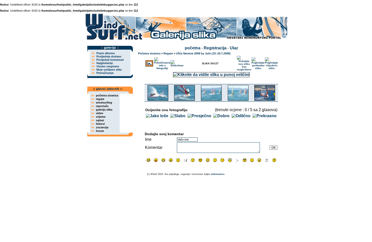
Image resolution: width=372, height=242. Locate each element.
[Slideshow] (177, 62)
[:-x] (237, 160)
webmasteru (217, 174)
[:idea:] (259, 160)
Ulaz (234, 48)
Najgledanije (104, 63)
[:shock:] (230, 160)
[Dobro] (221, 116)
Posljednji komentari (110, 59)
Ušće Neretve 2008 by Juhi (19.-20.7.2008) (203, 53)
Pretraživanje (105, 72)
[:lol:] (148, 160)
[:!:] (267, 160)
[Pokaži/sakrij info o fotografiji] (162, 62)
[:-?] (215, 160)
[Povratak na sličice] (149, 62)
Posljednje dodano (108, 56)
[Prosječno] (199, 116)
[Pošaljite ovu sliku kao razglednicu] (244, 62)
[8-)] (200, 160)
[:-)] (171, 160)
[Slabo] (177, 116)
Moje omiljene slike (109, 69)
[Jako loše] (157, 116)
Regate (168, 53)
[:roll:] (244, 160)
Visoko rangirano (107, 66)
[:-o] (208, 160)
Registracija (215, 48)
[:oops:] (222, 160)
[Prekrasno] (265, 116)
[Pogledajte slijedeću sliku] (271, 62)
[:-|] (178, 160)
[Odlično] (241, 116)
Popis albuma (105, 53)
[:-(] (185, 160)
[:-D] (163, 160)
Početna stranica (149, 53)
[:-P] (156, 160)
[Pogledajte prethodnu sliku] (258, 62)
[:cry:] (193, 160)
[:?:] (274, 160)
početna (192, 48)
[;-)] (252, 160)
